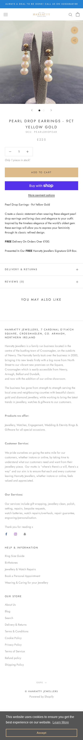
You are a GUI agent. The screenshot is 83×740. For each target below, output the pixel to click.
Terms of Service (15, 651)
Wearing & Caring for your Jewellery (26, 583)
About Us (10, 605)
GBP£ (39, 682)
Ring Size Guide (14, 556)
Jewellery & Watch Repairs (20, 569)
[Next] (51, 110)
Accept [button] (41, 732)
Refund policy (13, 658)
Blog (7, 611)
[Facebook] (6, 533)
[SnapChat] (24, 533)
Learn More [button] (61, 722)
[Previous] (31, 110)
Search (9, 618)
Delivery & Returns (21, 269)
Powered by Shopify (41, 697)
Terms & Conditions (16, 631)
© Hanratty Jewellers (41, 691)
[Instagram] (15, 533)
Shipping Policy (14, 665)
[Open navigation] (6, 14)
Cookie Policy (13, 638)
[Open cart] (77, 14)
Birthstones (11, 563)
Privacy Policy (13, 645)
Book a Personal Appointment (22, 576)
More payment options (41, 195)
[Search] (70, 14)
